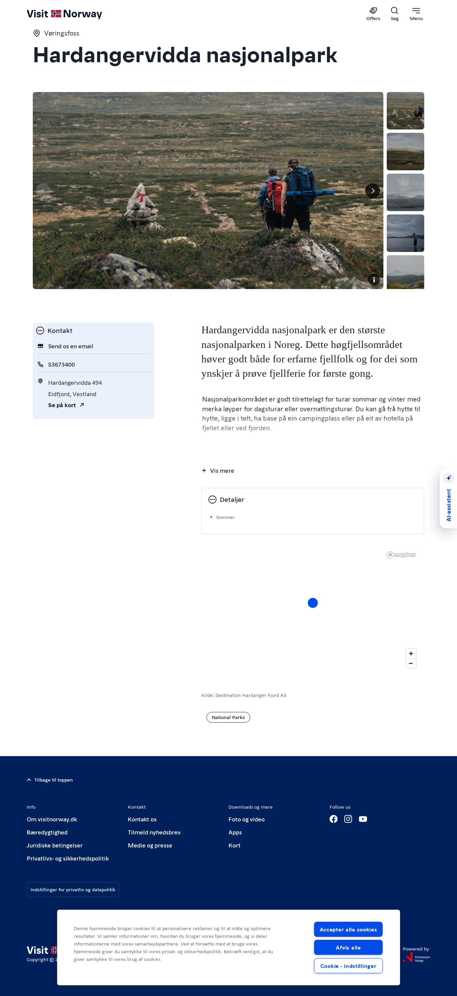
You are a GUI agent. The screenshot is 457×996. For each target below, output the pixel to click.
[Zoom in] (411, 653)
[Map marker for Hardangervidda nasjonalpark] (313, 603)
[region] (228, 947)
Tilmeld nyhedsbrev (154, 832)
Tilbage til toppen (53, 780)
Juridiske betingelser (55, 845)
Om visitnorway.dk (52, 819)
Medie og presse (150, 845)
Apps (235, 832)
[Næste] (372, 190)
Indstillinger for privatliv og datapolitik (72, 889)
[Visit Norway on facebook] (334, 819)
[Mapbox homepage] (401, 555)
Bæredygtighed (47, 832)
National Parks (228, 717)
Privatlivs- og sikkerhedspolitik (68, 858)
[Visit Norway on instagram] (348, 819)
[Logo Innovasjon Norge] (416, 957)
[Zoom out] (411, 663)
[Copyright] (374, 280)
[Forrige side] (43, 190)
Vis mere (222, 470)
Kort (235, 845)
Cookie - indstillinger (349, 965)
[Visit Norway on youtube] (363, 819)
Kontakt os (142, 819)
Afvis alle (348, 947)
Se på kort (62, 405)
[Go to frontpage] (75, 14)
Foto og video (247, 819)
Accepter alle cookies (348, 929)
